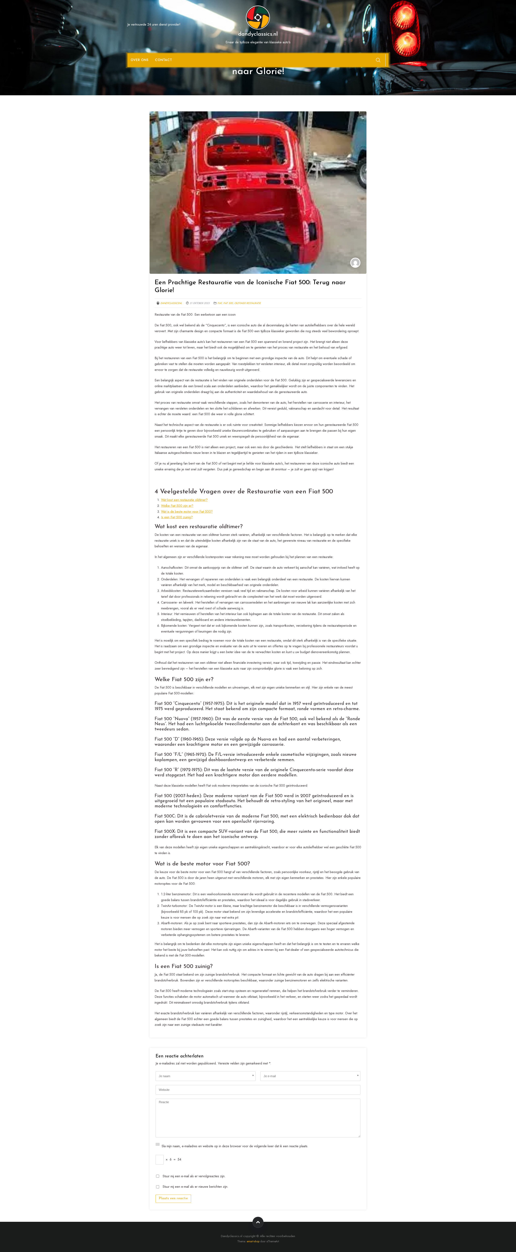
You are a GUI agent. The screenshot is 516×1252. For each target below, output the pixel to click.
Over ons (140, 60)
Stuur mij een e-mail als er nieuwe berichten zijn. (195, 1186)
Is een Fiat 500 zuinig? (177, 517)
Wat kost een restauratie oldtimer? (184, 500)
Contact (163, 60)
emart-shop (253, 1241)
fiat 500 (228, 303)
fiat (219, 303)
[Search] (378, 60)
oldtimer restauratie (247, 303)
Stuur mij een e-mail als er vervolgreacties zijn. (194, 1176)
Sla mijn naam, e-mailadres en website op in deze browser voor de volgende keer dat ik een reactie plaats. (235, 1146)
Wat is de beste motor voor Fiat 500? (187, 511)
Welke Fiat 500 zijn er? (177, 505)
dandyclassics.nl (258, 34)
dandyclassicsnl (171, 303)
